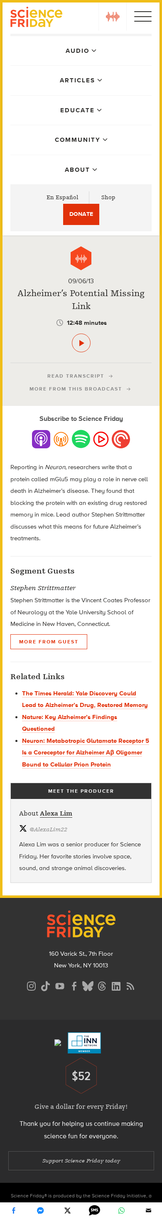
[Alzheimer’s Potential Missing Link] (81, 343)
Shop (108, 197)
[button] (112, 16)
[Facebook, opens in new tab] (74, 985)
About (77, 169)
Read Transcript (75, 376)
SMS (94, 1210)
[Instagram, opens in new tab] (31, 985)
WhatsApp (121, 1210)
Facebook (13, 1210)
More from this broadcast (75, 389)
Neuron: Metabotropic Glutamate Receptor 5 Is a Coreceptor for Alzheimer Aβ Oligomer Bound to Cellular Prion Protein (85, 752)
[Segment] (81, 258)
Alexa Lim (56, 813)
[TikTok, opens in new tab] (45, 985)
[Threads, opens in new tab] (102, 985)
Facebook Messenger (40, 1210)
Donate (81, 214)
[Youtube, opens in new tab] (60, 985)
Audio (77, 50)
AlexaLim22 (48, 829)
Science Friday (36, 18)
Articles (77, 80)
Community (78, 139)
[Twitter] (67, 1210)
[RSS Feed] (130, 985)
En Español (63, 197)
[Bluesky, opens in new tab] (88, 985)
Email (148, 1210)
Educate (77, 110)
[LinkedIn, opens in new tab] (116, 985)
